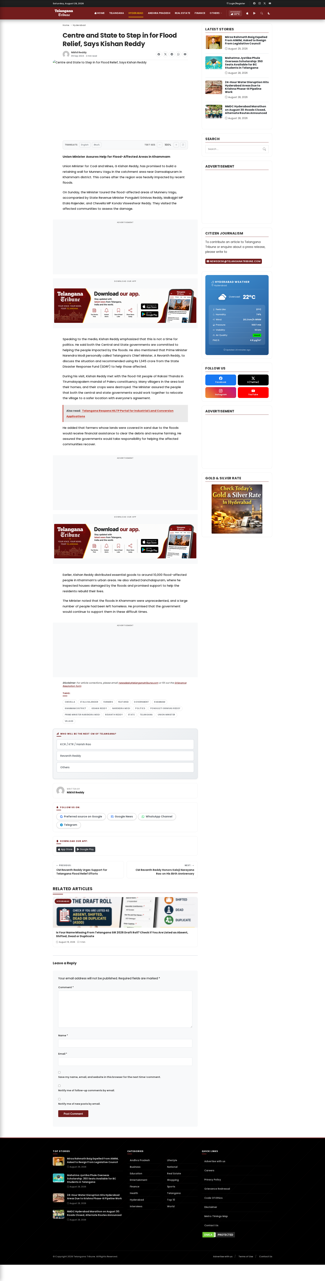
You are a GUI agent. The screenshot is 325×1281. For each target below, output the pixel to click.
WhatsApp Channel (159, 816)
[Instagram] (259, 3)
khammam (159, 702)
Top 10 (171, 1199)
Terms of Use (246, 1256)
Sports (171, 1186)
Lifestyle (172, 1160)
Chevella (70, 702)
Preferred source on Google (83, 816)
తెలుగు (97, 144)
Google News (124, 816)
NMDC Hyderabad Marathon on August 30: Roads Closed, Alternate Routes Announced (246, 109)
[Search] (261, 13)
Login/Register (237, 3)
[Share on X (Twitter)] (165, 54)
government (141, 702)
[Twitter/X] (264, 3)
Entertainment (138, 1180)
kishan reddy (99, 708)
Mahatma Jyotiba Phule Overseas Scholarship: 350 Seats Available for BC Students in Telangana (244, 63)
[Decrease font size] (159, 145)
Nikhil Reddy (79, 52)
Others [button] (215, 13)
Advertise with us (214, 1161)
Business (135, 1167)
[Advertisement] (125, 249)
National (172, 1167)
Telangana (116, 13)
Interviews (136, 1206)
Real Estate (182, 13)
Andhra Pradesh (159, 13)
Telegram (70, 825)
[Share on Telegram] (172, 54)
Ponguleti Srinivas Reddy (165, 708)
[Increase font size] (176, 145)
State (131, 714)
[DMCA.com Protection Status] (237, 1234)
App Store (66, 849)
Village (69, 721)
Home (100, 13)
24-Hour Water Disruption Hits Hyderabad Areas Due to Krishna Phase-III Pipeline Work (247, 87)
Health (134, 1193)
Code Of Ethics (213, 1198)
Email (62, 1053)
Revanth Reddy (114, 714)
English (85, 144)
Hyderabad (135, 13)
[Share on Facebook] (159, 54)
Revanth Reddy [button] (70, 756)
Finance (200, 13)
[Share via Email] (185, 54)
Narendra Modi (121, 708)
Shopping (173, 1180)
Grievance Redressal (217, 1188)
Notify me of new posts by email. (79, 1104)
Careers (209, 1170)
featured (123, 702)
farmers (108, 702)
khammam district (75, 708)
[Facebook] (254, 3)
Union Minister (166, 714)
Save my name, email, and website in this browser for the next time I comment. (109, 1077)
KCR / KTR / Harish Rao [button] (75, 744)
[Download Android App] (254, 13)
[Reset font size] (183, 145)
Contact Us (211, 1225)
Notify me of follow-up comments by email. (86, 1090)
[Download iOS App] (247, 13)
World (171, 1206)
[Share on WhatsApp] (178, 54)
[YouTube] (269, 3)
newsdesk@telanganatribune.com (138, 682)
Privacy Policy (212, 1179)
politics (140, 708)
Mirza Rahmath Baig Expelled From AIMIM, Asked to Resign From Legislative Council (246, 40)
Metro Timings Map (216, 1216)
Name (63, 1035)
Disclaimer (210, 1207)
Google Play (86, 849)
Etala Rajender (89, 702)
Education (136, 1173)
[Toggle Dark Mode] (269, 13)
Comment (66, 987)
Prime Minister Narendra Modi (82, 714)
